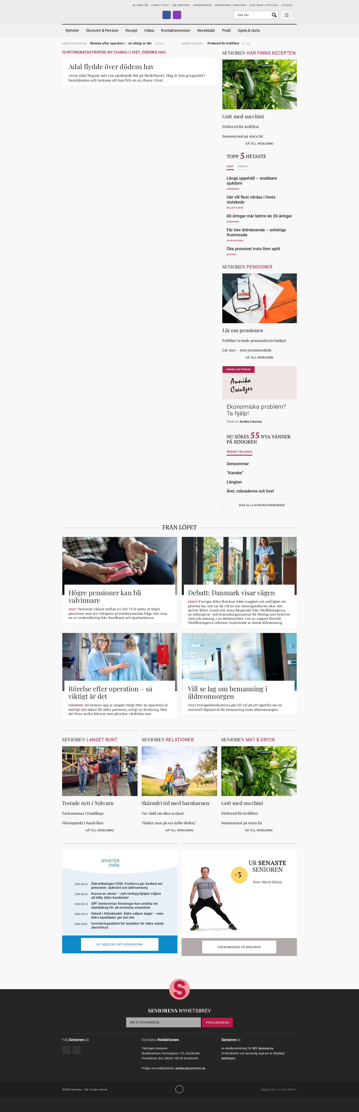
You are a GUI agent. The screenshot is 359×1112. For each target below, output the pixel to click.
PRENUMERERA (202, 5)
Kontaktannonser (175, 30)
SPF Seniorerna (263, 1048)
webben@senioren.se (190, 1068)
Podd (226, 30)
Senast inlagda (239, 451)
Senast (243, 166)
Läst (230, 166)
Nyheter (72, 30)
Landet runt (160, 5)
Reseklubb (206, 30)
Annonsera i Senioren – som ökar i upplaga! (246, 5)
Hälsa (149, 30)
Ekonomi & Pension (102, 30)
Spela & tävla (248, 30)
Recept (131, 30)
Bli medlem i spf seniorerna (120, 944)
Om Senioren (181, 5)
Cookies (287, 5)
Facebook (166, 15)
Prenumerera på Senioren (239, 947)
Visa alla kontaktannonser (262, 505)
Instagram (177, 15)
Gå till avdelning (260, 143)
